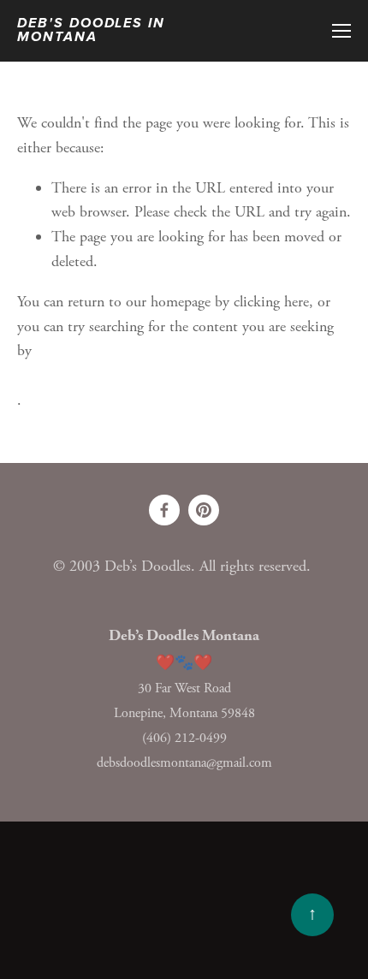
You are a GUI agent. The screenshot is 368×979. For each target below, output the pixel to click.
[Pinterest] (203, 510)
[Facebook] (164, 510)
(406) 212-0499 (184, 738)
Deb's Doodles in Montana (91, 30)
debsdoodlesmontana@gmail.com (184, 763)
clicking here (271, 302)
